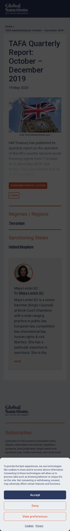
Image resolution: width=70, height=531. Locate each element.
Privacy (39, 526)
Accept (35, 495)
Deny (35, 506)
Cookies (29, 526)
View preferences (35, 516)
